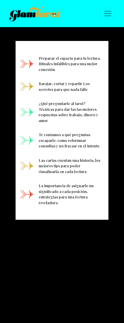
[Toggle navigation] (107, 13)
